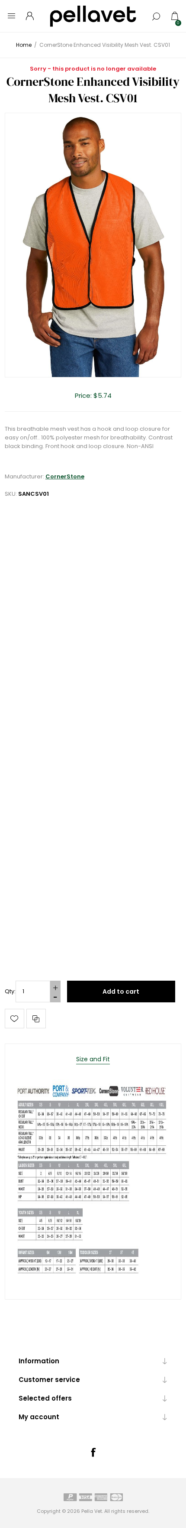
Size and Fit (93, 1059)
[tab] (93, 1059)
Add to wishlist (14, 1018)
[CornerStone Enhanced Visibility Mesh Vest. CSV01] (93, 245)
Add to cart (121, 991)
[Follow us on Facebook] (93, 1452)
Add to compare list (36, 1018)
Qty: (10, 991)
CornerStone (64, 476)
